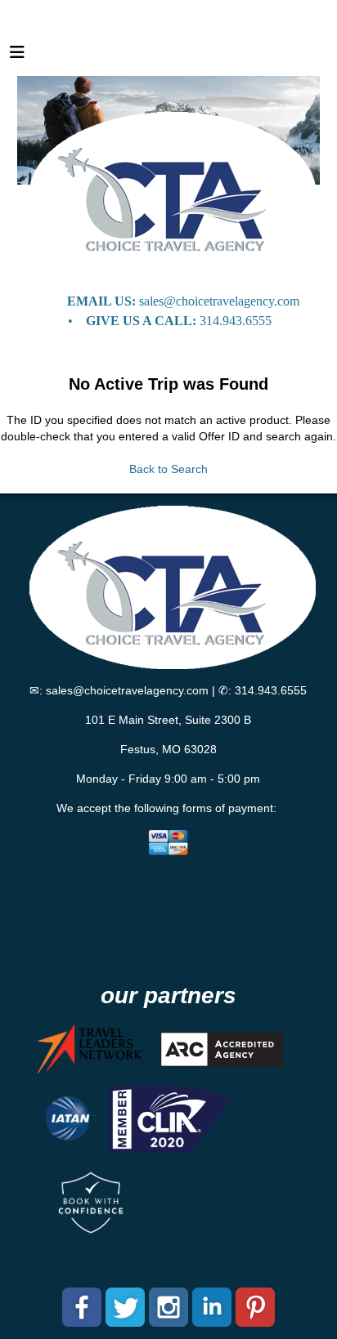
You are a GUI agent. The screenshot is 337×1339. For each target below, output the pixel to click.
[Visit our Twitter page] (125, 1307)
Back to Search (168, 468)
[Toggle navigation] (17, 56)
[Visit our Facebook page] (81, 1307)
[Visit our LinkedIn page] (211, 1307)
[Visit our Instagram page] (168, 1307)
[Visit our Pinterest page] (255, 1307)
